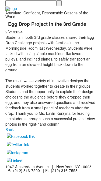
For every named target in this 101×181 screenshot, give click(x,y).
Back (9, 129)
